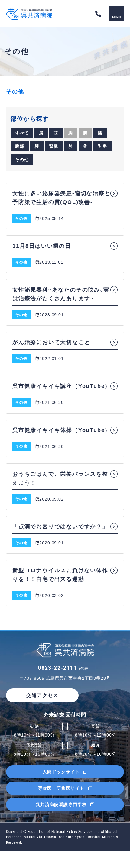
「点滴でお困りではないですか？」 (60, 527)
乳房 (102, 146)
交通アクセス (42, 695)
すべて (22, 133)
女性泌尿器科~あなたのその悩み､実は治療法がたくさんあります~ (60, 294)
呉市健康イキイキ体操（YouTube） (61, 430)
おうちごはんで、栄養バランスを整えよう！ (60, 478)
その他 (22, 159)
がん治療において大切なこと (51, 342)
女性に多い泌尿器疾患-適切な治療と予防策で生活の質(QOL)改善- (61, 197)
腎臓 (53, 146)
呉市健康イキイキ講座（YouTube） (61, 386)
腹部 (19, 146)
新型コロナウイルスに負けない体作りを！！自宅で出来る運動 (60, 574)
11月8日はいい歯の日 (41, 246)
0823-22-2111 (65, 667)
